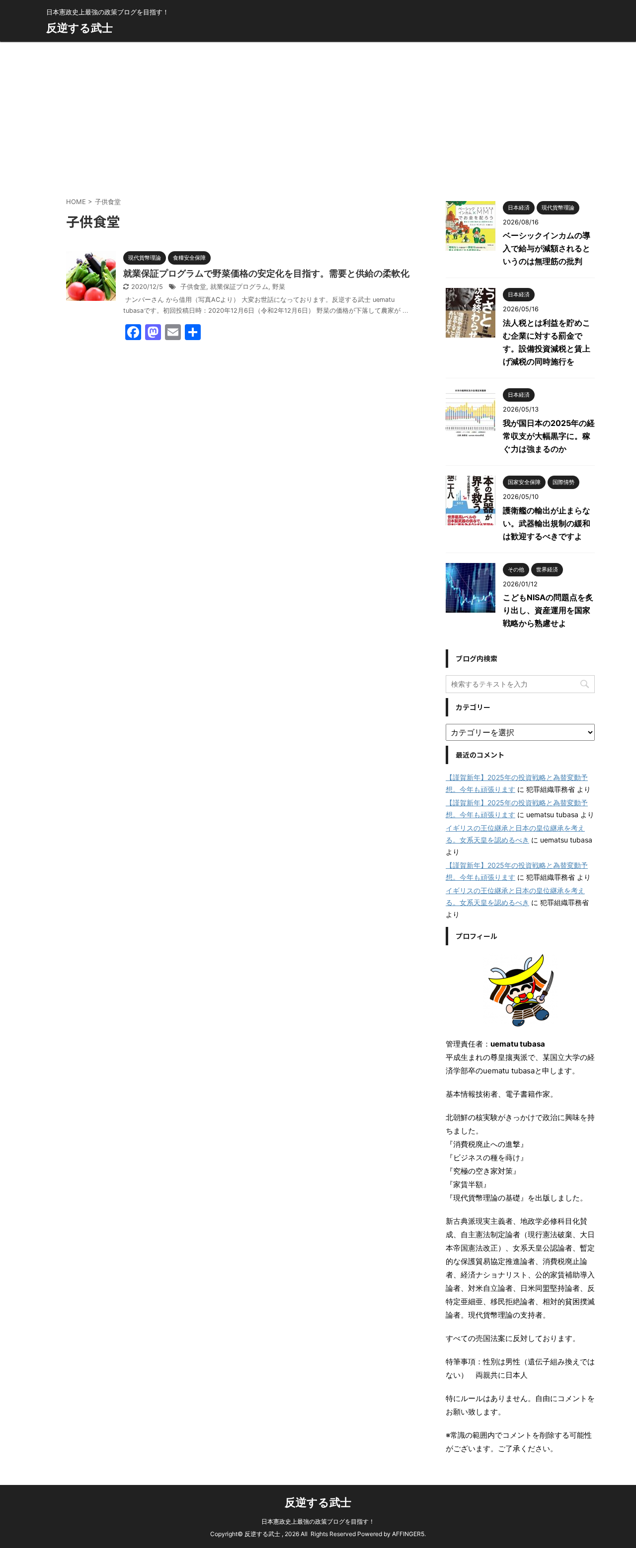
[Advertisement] (318, 116)
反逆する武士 (79, 27)
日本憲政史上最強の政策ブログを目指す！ (318, 1521)
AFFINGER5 (408, 1534)
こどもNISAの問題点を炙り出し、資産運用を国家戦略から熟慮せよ (548, 610)
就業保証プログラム (239, 286)
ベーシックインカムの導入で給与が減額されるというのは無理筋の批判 (546, 248)
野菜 (278, 286)
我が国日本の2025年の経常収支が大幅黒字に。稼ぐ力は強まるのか (549, 436)
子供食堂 (193, 286)
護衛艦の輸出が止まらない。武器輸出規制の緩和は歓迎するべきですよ (546, 523)
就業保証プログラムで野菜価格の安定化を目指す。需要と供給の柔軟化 (266, 273)
